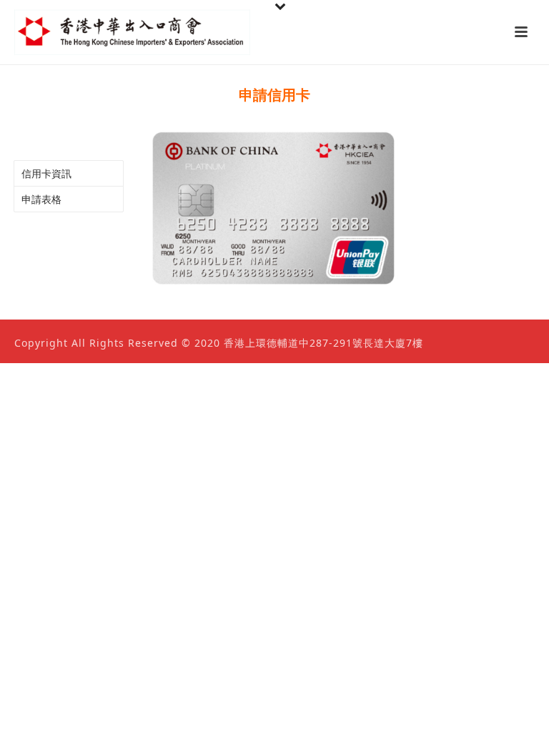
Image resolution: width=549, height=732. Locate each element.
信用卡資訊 (46, 173)
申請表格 (41, 199)
